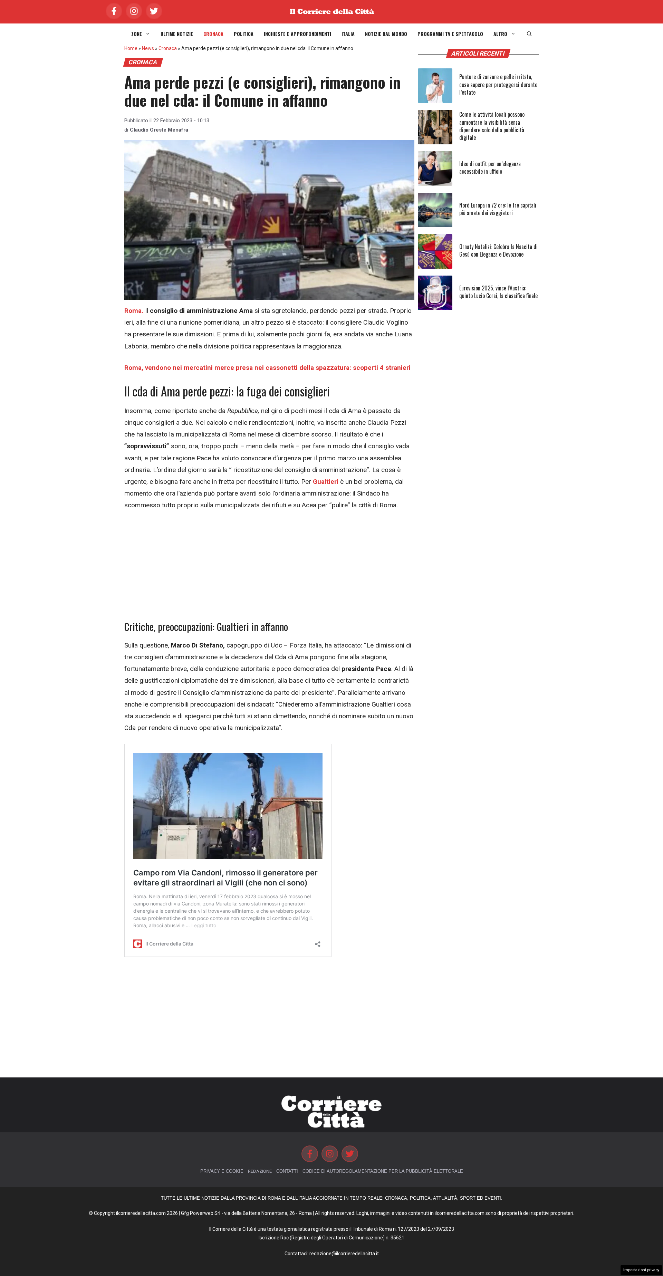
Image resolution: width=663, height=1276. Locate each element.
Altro (500, 33)
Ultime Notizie (177, 33)
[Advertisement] (269, 569)
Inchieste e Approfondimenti (297, 33)
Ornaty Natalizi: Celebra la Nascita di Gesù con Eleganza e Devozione (498, 250)
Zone (136, 33)
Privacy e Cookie (221, 1171)
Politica (243, 33)
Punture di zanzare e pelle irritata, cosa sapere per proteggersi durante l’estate (498, 84)
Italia (348, 33)
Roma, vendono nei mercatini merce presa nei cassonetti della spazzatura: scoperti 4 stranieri (267, 368)
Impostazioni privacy (641, 1270)
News (148, 48)
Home (130, 48)
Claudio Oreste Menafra (159, 130)
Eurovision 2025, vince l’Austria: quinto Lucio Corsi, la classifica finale (498, 292)
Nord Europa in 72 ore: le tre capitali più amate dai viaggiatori (497, 209)
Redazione (260, 1171)
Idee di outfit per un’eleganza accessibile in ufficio (490, 167)
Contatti (287, 1171)
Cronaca (213, 33)
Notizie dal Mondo (386, 33)
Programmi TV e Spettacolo (450, 33)
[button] (529, 33)
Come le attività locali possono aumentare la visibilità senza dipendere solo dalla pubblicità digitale (492, 126)
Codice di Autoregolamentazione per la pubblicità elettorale (382, 1171)
